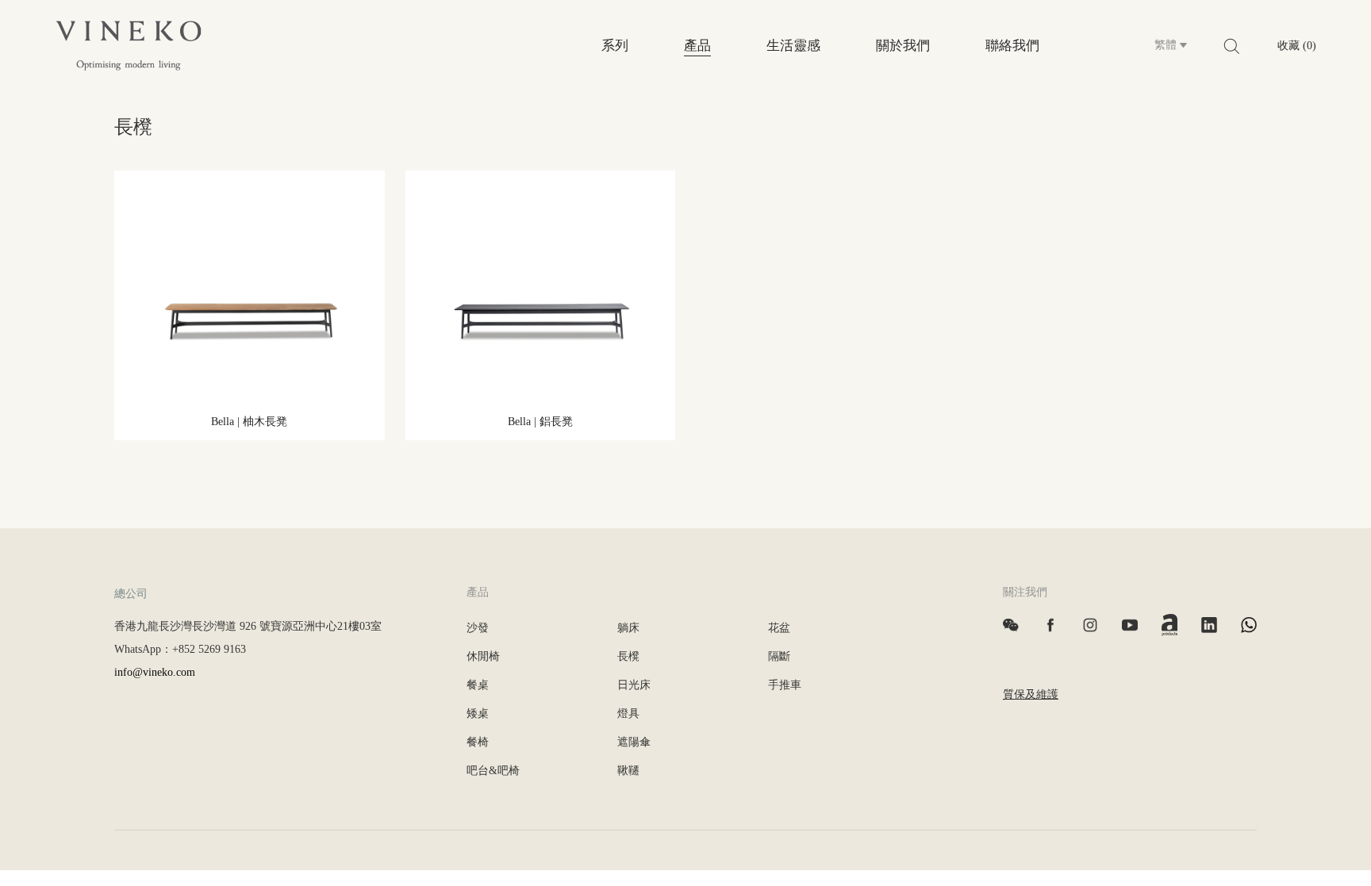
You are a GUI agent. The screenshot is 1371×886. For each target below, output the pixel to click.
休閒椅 (483, 656)
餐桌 (478, 685)
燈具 (628, 713)
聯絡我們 (1012, 45)
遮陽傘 (634, 742)
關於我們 (903, 45)
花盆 (779, 628)
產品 (697, 45)
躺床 (628, 628)
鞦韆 (628, 771)
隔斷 (779, 656)
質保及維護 (1030, 694)
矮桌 (478, 713)
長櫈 (628, 656)
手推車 (784, 685)
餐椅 (478, 742)
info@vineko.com (154, 672)
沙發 (478, 628)
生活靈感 (793, 45)
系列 (614, 45)
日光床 (634, 685)
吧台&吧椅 (493, 771)
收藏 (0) (1296, 46)
